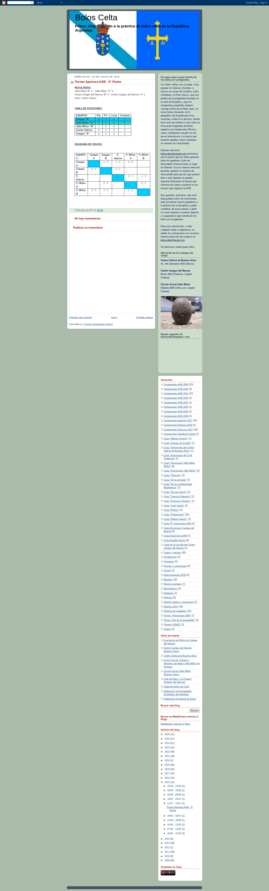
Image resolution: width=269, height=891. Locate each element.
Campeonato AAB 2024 (176, 416)
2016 (167, 778)
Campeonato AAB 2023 (176, 411)
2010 (167, 856)
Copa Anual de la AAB (175, 536)
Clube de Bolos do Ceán (176, 686)
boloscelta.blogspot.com (173, 154)
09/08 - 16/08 (174, 790)
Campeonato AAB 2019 (176, 398)
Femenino (169, 561)
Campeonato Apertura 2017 (178, 420)
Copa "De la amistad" (175, 480)
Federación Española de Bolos (180, 699)
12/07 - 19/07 (174, 803)
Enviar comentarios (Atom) (99, 324)
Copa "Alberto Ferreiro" (176, 438)
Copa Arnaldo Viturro (174, 540)
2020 (167, 760)
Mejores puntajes (173, 584)
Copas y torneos (172, 552)
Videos (167, 629)
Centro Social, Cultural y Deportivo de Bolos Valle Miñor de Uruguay (181, 663)
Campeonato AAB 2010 (176, 389)
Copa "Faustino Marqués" (177, 496)
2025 (167, 739)
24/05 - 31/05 (174, 833)
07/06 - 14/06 (174, 829)
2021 (167, 756)
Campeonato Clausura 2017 (178, 429)
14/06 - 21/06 (174, 824)
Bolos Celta (96, 17)
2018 (167, 769)
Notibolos (168, 593)
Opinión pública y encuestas (179, 602)
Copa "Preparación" (174, 514)
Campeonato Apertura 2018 (178, 425)
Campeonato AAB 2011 (176, 393)
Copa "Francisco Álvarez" (177, 501)
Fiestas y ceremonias (175, 566)
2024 (167, 743)
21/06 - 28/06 (174, 820)
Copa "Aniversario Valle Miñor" (180, 471)
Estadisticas (170, 557)
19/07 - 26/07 (174, 799)
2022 (167, 752)
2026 (167, 734)
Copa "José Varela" (174, 505)
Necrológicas (170, 588)
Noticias (168, 597)
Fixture (167, 570)
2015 (167, 782)
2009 (167, 860)
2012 (167, 847)
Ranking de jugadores (175, 611)
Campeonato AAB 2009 (176, 384)
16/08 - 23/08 (174, 786)
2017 (167, 773)
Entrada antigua (144, 317)
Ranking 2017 (171, 606)
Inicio (114, 317)
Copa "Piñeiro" (171, 510)
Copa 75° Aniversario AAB (177, 523)
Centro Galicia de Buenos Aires (180, 656)
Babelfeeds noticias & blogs (175, 724)
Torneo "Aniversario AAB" (177, 615)
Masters (168, 579)
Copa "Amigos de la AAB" (177, 443)
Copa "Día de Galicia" (175, 492)
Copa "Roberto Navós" (175, 519)
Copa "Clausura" (172, 475)
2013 (167, 843)
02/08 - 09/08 (174, 794)
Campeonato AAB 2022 (176, 407)
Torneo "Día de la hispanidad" (179, 620)
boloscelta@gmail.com (173, 240)
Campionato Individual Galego (179, 434)
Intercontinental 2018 (175, 575)
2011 (167, 852)
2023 (167, 747)
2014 (167, 839)
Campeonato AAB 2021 (176, 402)
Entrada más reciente (80, 317)
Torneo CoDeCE (172, 624)
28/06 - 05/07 (174, 816)
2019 (167, 765)
